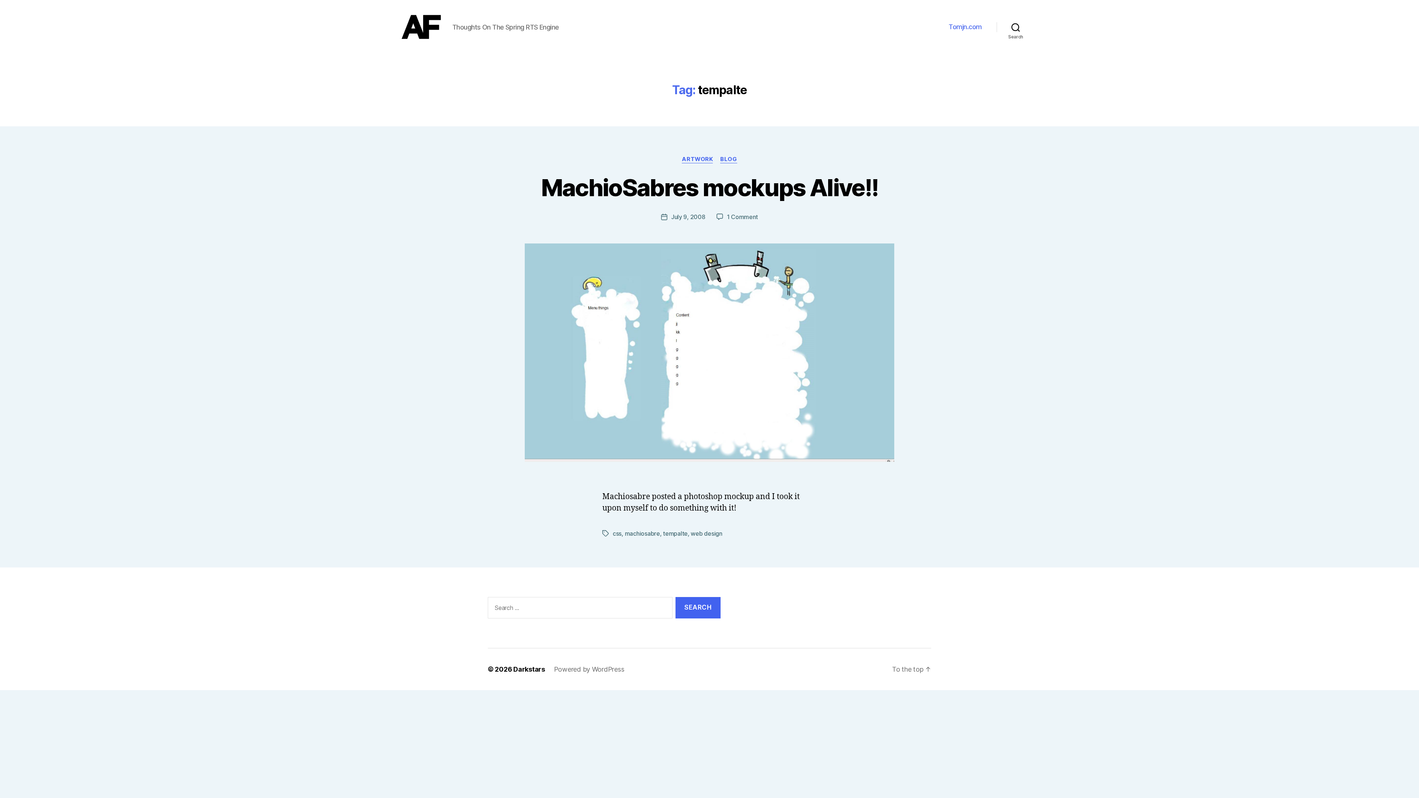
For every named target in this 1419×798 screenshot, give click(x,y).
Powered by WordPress (589, 669)
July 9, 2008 (688, 217)
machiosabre (642, 533)
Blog (728, 159)
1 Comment (742, 217)
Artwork (697, 159)
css (617, 533)
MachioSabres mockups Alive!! (709, 187)
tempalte (675, 533)
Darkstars (529, 669)
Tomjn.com (965, 27)
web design (706, 533)
